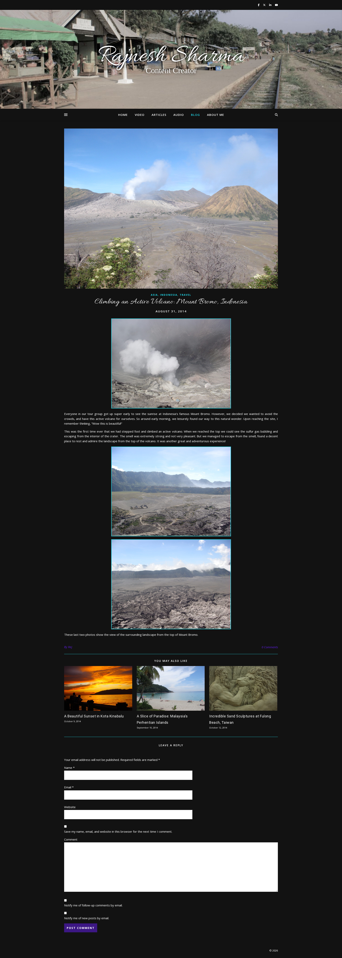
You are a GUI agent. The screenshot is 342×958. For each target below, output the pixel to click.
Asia (154, 295)
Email (69, 787)
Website (70, 807)
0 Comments (270, 647)
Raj (70, 647)
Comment (70, 839)
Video (139, 115)
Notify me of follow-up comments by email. (93, 905)
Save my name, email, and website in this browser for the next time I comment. (118, 831)
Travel (185, 295)
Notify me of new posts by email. (86, 918)
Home (123, 115)
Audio (178, 115)
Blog (195, 115)
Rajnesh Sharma (171, 56)
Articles (159, 115)
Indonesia (168, 295)
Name (69, 768)
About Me (215, 115)
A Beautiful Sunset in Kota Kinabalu (94, 716)
